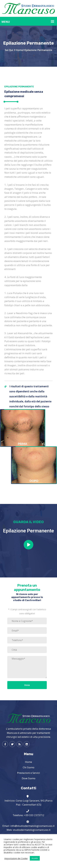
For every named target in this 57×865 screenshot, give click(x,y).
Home (19, 50)
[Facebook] (5, 744)
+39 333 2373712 (34, 815)
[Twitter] (12, 744)
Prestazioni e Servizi (28, 773)
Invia (27, 685)
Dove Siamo (28, 778)
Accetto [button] (35, 858)
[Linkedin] (27, 744)
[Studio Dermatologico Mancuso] (28, 8)
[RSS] (19, 744)
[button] (28, 544)
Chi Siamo (28, 767)
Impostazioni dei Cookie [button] (16, 858)
